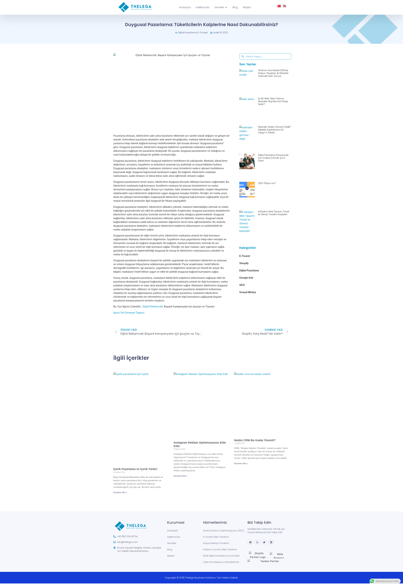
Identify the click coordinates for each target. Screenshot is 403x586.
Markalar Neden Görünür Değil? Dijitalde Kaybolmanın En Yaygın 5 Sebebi (274, 129)
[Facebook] (250, 542)
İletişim (171, 555)
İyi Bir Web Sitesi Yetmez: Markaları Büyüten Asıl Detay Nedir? (273, 101)
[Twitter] (264, 542)
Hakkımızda (173, 536)
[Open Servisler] (226, 7)
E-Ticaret (203, 32)
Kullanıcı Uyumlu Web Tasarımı (220, 549)
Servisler (171, 543)
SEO (242, 285)
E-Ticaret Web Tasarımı (216, 536)
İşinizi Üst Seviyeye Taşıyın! (128, 312)
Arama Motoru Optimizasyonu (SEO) (223, 530)
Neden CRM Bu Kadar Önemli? (254, 440)
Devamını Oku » (120, 492)
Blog (169, 549)
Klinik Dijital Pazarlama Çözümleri (221, 555)
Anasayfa (172, 530)
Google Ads (246, 277)
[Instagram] (257, 542)
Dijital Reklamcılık (152, 306)
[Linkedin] (271, 542)
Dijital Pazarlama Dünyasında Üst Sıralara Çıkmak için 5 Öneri (273, 158)
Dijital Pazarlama (187, 32)
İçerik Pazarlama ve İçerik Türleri (135, 469)
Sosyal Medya (247, 292)
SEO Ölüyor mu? (267, 183)
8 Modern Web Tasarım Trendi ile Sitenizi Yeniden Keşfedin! (273, 213)
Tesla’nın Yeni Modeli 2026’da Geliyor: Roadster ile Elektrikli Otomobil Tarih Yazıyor (273, 73)
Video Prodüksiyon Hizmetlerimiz (221, 562)
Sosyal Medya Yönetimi (216, 543)
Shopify (244, 263)
